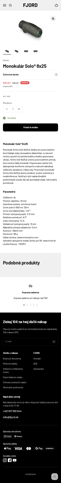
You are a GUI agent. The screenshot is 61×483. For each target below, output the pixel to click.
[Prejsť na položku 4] (35, 52)
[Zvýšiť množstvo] (19, 109)
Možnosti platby (10, 363)
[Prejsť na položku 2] (16, 52)
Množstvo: (7, 103)
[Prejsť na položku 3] (26, 52)
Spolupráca (38, 369)
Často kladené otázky (12, 377)
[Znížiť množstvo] (7, 109)
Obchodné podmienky (13, 387)
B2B (35, 363)
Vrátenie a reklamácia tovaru (13, 370)
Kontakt (37, 358)
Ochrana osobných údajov (15, 382)
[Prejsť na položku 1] (7, 52)
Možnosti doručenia (12, 358)
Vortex (6, 60)
